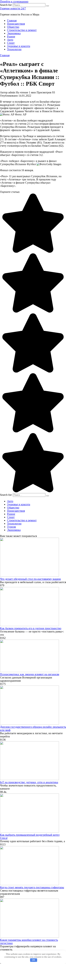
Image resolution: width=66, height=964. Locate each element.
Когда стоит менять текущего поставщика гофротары (32, 887)
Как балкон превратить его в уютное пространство (30, 628)
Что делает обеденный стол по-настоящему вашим (30, 578)
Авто (10, 39)
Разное (11, 36)
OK (33, 960)
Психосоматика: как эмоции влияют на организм (29, 674)
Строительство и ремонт (22, 30)
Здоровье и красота (18, 46)
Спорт (11, 42)
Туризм (11, 526)
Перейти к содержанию (14, 1)
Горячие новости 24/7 (13, 8)
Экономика (14, 33)
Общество (13, 26)
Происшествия (16, 23)
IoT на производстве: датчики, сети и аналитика (29, 782)
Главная (12, 20)
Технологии (14, 49)
